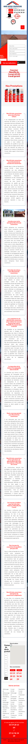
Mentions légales (14, 741)
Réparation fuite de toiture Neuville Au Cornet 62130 (22, 710)
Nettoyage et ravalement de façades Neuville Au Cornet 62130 (14, 698)
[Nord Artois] (13, 5)
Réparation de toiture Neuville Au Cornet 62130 (14, 709)
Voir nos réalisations (9, 63)
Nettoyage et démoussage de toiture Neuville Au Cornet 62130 (6, 694)
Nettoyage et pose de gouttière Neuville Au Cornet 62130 (6, 706)
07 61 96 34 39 (19, 12)
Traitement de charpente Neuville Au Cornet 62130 (22, 699)
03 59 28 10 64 (19, 10)
